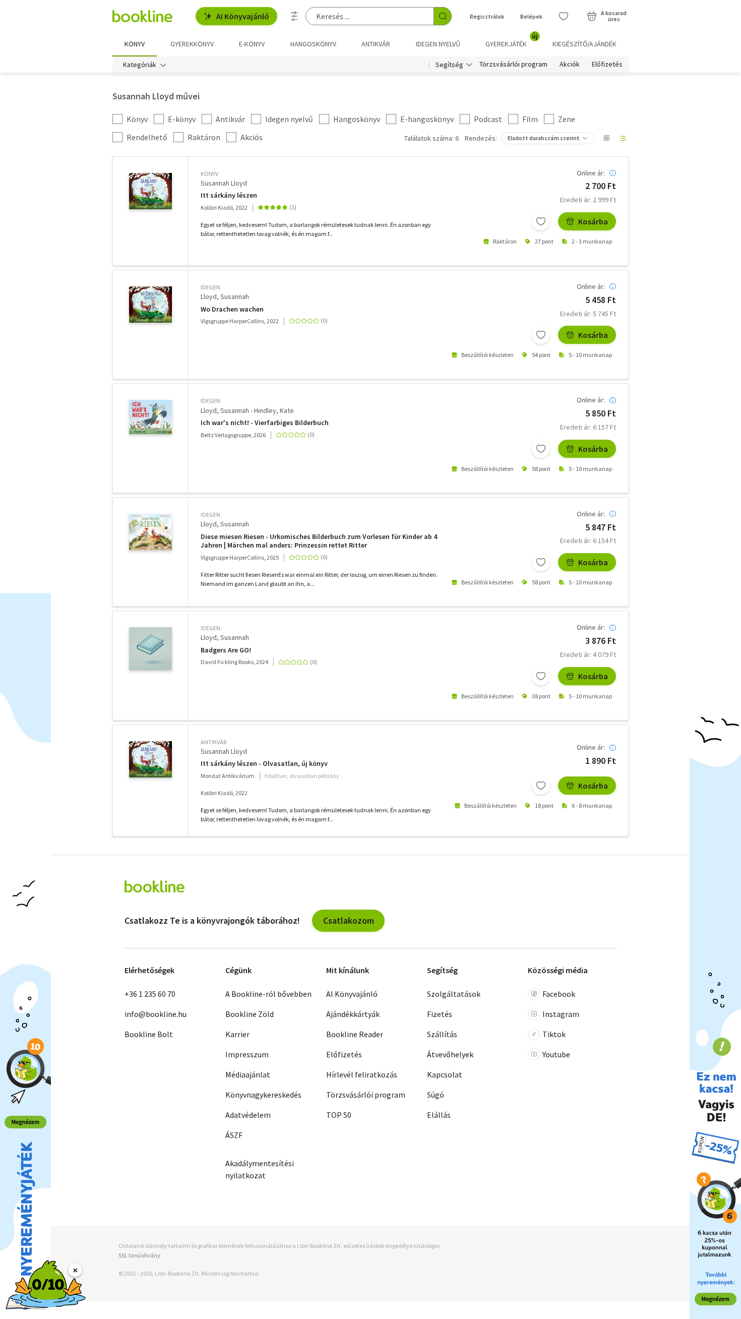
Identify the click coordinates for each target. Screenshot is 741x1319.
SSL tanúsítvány (139, 1255)
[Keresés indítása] (443, 16)
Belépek (531, 16)
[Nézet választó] (606, 138)
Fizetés (439, 1014)
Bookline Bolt (149, 1034)
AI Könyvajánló (242, 16)
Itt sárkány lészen (229, 195)
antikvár (213, 742)
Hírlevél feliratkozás (361, 1074)
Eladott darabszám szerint (544, 138)
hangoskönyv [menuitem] (313, 43)
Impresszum (247, 1054)
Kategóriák (139, 64)
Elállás (439, 1115)
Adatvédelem (248, 1115)
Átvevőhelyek (450, 1054)
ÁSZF (233, 1135)
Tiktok (554, 1034)
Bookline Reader (354, 1034)
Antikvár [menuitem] (375, 43)
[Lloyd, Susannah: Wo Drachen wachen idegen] (150, 304)
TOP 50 (338, 1115)
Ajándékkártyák (353, 1014)
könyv (209, 173)
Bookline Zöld (249, 1014)
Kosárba (593, 221)
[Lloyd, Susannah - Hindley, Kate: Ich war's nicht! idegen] (150, 417)
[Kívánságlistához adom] (541, 221)
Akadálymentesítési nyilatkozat (259, 1169)
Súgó (435, 1095)
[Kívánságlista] (563, 16)
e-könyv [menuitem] (252, 43)
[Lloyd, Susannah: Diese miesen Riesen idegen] (150, 532)
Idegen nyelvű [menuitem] (438, 43)
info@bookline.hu (156, 1014)
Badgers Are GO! (226, 650)
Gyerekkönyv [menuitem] (192, 43)
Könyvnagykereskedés (263, 1095)
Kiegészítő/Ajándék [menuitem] (584, 43)
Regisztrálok (487, 16)
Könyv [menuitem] (135, 43)
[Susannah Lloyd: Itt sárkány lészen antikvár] (150, 759)
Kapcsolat (444, 1074)
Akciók (570, 65)
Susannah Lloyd (224, 183)
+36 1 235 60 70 (150, 994)
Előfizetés (607, 65)
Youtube (556, 1054)
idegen (210, 287)
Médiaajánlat (247, 1074)
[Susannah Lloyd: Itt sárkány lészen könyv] (150, 191)
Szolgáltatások (453, 994)
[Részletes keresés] (294, 16)
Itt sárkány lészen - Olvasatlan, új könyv (264, 763)
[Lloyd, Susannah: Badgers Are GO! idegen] (150, 648)
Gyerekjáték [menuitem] (511, 40)
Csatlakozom (348, 920)
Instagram (560, 1014)
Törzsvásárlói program (513, 65)
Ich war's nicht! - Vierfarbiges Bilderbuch (265, 422)
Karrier (237, 1034)
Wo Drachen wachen (232, 309)
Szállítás (442, 1034)
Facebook (558, 994)
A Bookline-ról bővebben (268, 994)
